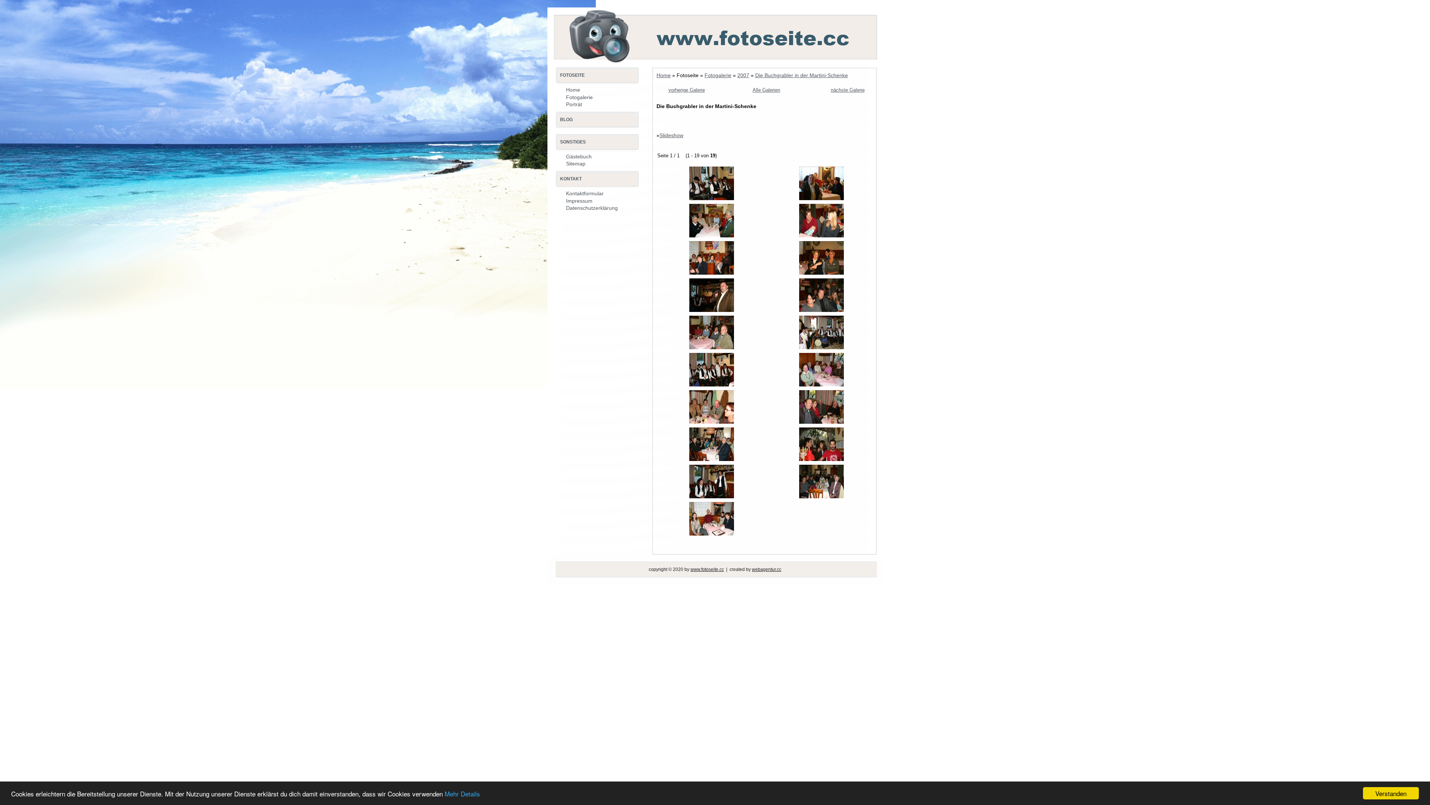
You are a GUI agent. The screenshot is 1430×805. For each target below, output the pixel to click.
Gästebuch (579, 157)
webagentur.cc (766, 569)
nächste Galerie (848, 90)
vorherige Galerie (686, 90)
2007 (743, 75)
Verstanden (1391, 793)
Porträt (574, 104)
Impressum (579, 201)
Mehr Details (462, 793)
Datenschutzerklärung (592, 208)
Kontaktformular (585, 193)
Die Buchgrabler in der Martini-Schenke (801, 75)
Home (664, 75)
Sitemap (575, 164)
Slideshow (671, 135)
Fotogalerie (718, 75)
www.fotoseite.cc (707, 569)
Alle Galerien (766, 90)
